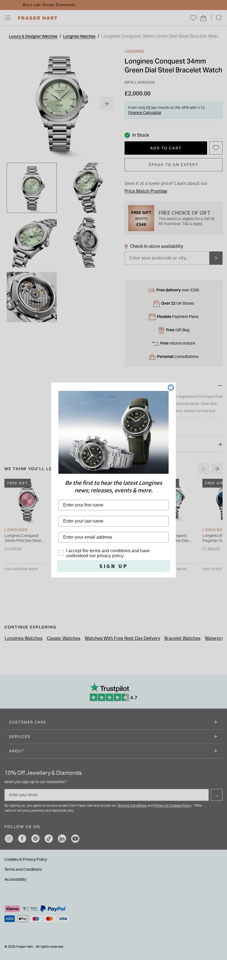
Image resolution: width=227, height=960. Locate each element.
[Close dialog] (171, 387)
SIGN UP (113, 566)
